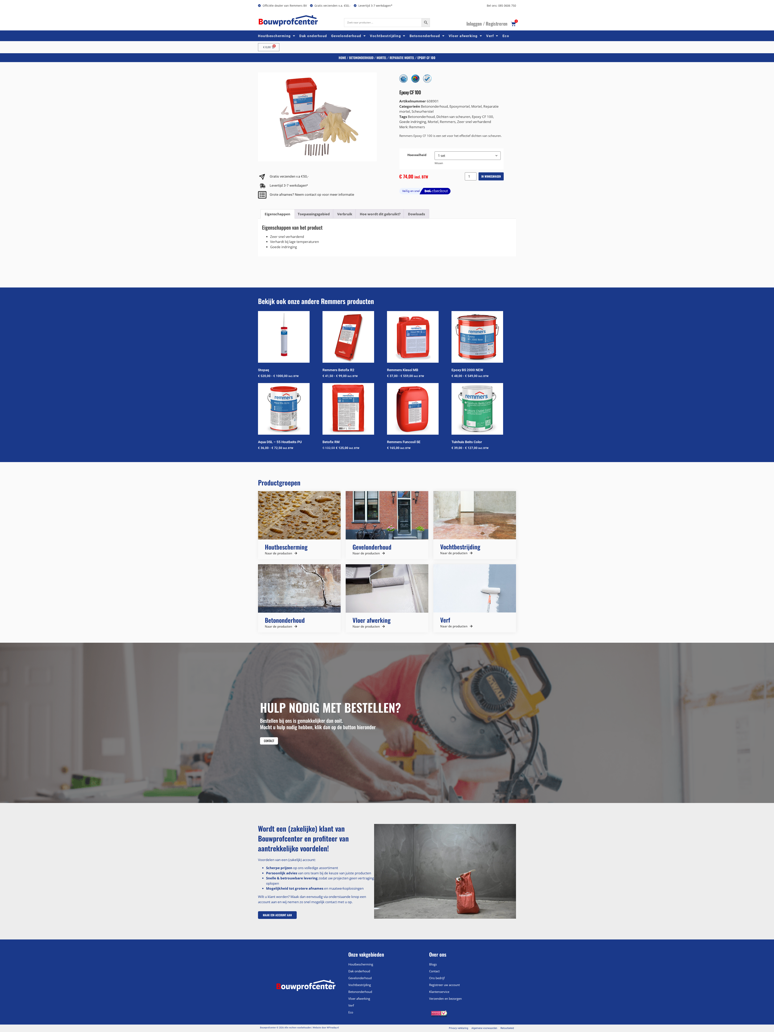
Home (342, 57)
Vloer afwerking (463, 36)
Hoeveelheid (417, 154)
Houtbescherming (274, 36)
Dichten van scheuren (453, 116)
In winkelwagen (491, 176)
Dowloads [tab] (416, 214)
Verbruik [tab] (344, 214)
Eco (505, 36)
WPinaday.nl (333, 1027)
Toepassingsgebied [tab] (314, 214)
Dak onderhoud (313, 36)
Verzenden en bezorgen (445, 999)
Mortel (382, 57)
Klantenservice (439, 992)
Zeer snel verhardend (474, 121)
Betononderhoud (425, 36)
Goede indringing (412, 121)
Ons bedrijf (437, 978)
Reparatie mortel (402, 57)
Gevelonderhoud (346, 36)
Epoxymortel (459, 106)
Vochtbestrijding (385, 36)
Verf (490, 36)
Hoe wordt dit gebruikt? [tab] (380, 214)
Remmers (448, 121)
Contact (434, 971)
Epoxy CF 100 (482, 116)
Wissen (439, 163)
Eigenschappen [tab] (277, 214)
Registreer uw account (444, 985)
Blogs (433, 964)
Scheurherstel (423, 111)
